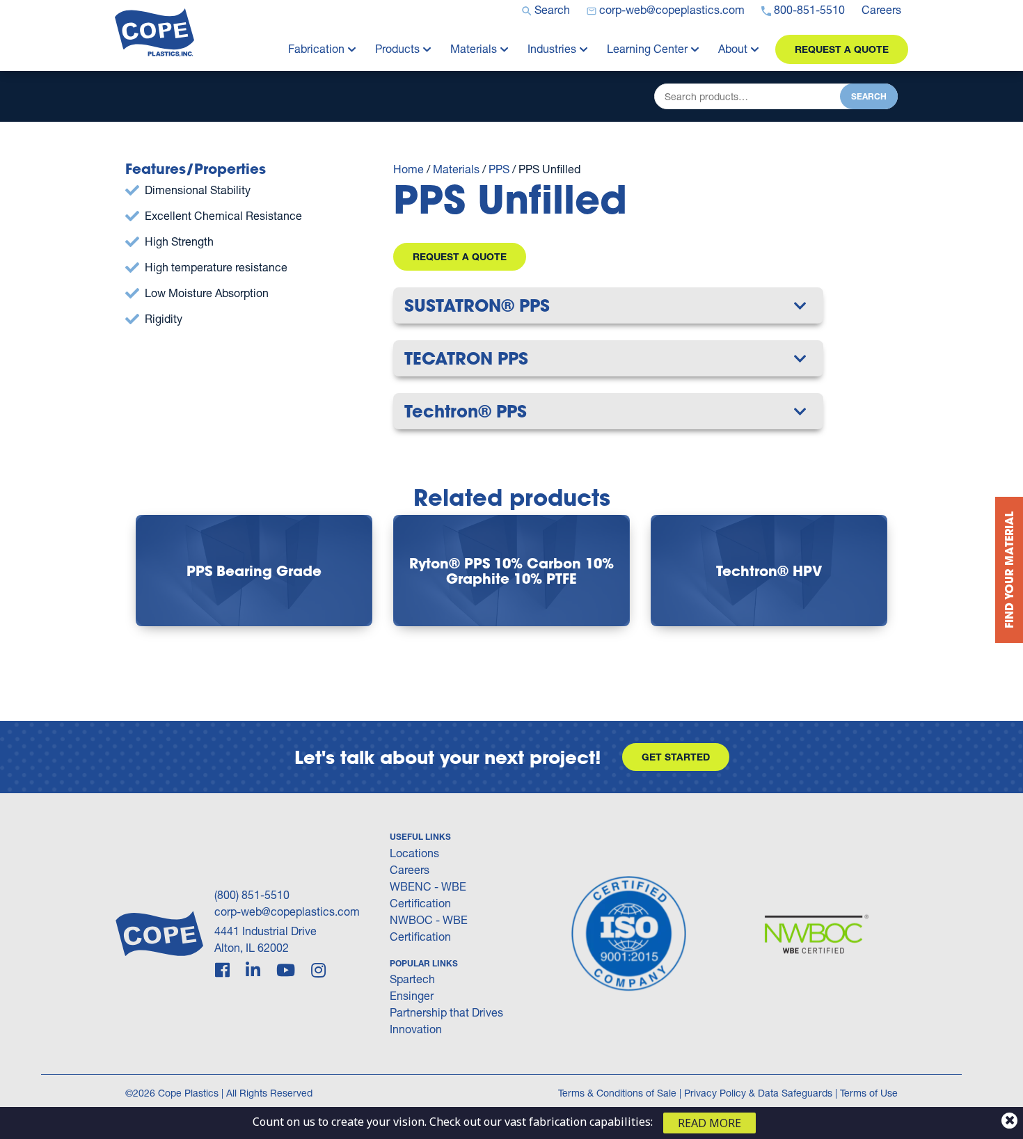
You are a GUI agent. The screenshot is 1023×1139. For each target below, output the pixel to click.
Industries (552, 48)
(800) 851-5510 (252, 894)
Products (397, 48)
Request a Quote (842, 49)
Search (869, 96)
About (732, 48)
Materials (473, 48)
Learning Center (647, 48)
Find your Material (1008, 569)
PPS (499, 168)
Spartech (412, 978)
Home (408, 168)
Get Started (676, 757)
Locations (414, 852)
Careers (409, 869)
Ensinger (412, 995)
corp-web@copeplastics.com (287, 911)
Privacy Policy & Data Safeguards (758, 1093)
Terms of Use (869, 1093)
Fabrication (316, 48)
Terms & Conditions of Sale (617, 1093)
